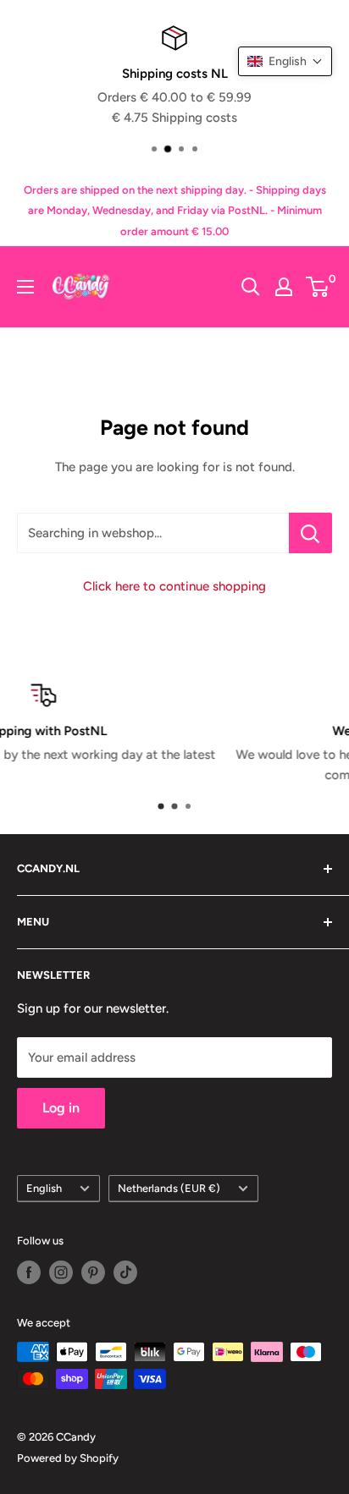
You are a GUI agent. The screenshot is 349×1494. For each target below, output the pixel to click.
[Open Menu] (25, 287)
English (44, 1188)
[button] (285, 61)
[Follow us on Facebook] (29, 1272)
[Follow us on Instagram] (61, 1272)
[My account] (283, 286)
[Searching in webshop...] (310, 533)
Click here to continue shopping (174, 586)
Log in (61, 1108)
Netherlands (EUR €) (169, 1188)
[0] (318, 287)
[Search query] (250, 286)
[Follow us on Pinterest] (93, 1272)
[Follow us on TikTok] (125, 1272)
